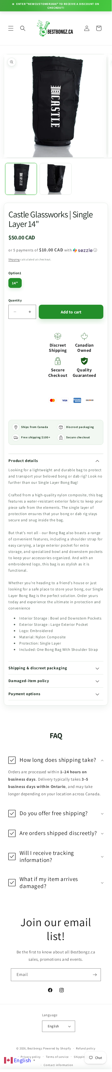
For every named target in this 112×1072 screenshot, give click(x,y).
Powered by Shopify (57, 1048)
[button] (11, 28)
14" (15, 283)
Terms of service (57, 1057)
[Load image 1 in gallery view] (21, 179)
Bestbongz (34, 1048)
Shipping (14, 259)
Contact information (58, 1065)
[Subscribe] (95, 974)
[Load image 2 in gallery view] (55, 179)
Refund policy (85, 1048)
